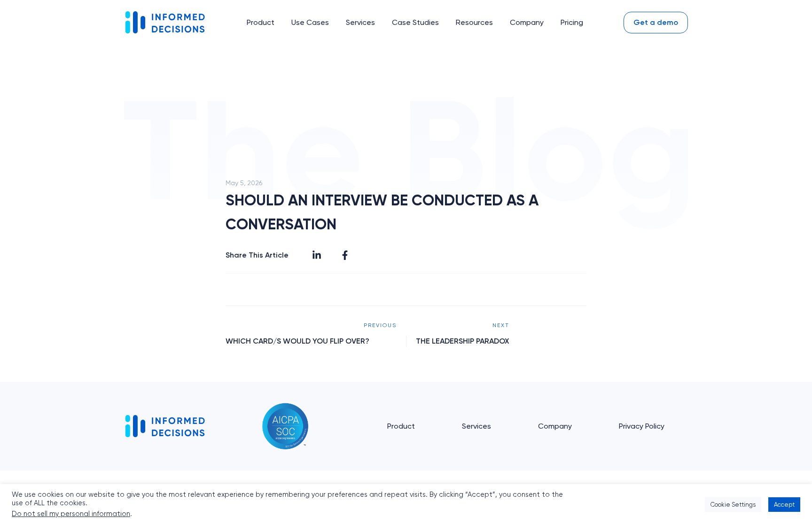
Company (555, 426)
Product (401, 426)
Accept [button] (784, 504)
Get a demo (655, 22)
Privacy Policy (641, 426)
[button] (260, 22)
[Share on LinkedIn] (316, 255)
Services (476, 426)
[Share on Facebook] (345, 255)
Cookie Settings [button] (733, 504)
